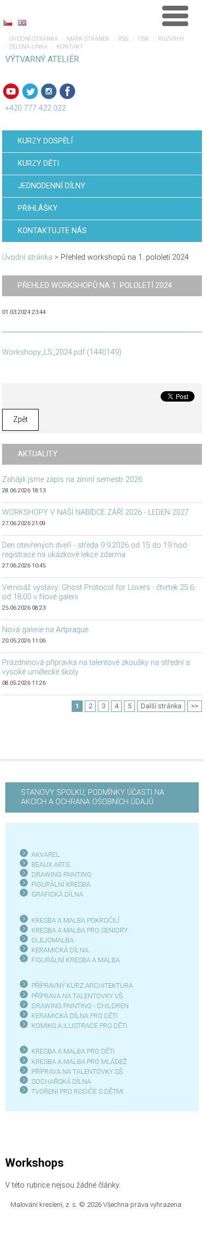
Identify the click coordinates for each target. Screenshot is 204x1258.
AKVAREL (45, 854)
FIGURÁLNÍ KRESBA (60, 884)
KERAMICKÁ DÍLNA (59, 950)
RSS (123, 38)
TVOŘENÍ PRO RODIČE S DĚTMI (77, 1091)
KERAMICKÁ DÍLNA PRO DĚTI (74, 1016)
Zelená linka (28, 46)
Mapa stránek (88, 38)
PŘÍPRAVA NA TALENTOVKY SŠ (77, 1071)
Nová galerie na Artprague (45, 629)
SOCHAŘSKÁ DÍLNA (61, 1081)
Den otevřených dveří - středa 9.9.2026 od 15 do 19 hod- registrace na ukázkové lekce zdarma (95, 550)
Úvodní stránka (33, 38)
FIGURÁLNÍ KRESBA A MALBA (75, 960)
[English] (22, 22)
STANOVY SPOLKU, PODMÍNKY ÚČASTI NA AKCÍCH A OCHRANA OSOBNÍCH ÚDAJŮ (92, 797)
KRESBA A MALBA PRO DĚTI (73, 1051)
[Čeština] (8, 22)
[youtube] (11, 91)
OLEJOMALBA (52, 940)
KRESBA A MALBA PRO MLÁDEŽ (79, 1062)
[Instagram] (48, 91)
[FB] (67, 91)
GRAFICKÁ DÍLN (55, 894)
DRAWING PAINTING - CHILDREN (80, 1006)
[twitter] (30, 91)
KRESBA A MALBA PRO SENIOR (77, 930)
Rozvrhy (171, 38)
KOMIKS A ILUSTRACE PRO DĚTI (79, 1026)
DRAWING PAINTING (61, 874)
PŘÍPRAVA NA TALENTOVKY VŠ (77, 996)
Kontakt (69, 46)
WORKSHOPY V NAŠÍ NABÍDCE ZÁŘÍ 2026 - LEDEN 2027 (95, 512)
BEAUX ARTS (50, 864)
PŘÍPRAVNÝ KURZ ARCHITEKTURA (82, 985)
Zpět (20, 419)
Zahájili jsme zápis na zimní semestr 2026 (72, 479)
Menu (175, 15)
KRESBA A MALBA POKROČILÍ (75, 920)
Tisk (143, 38)
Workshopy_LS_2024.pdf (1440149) (61, 352)
